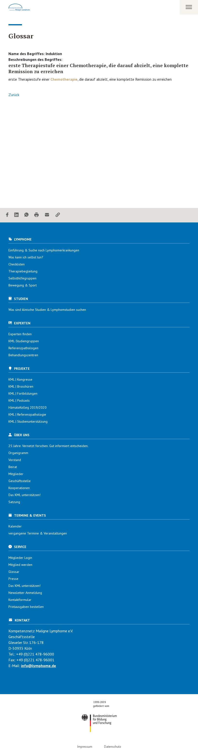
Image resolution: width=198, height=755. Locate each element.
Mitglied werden (20, 565)
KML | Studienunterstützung (28, 421)
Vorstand (14, 460)
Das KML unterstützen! (24, 495)
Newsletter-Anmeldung (25, 593)
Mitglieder (15, 474)
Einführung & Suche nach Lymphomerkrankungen (43, 250)
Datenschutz (112, 747)
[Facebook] (7, 215)
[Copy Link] (58, 215)
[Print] (36, 215)
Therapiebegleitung (22, 271)
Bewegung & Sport (22, 285)
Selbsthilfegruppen (22, 278)
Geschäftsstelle (19, 481)
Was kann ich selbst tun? (25, 257)
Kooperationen (19, 488)
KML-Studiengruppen (23, 341)
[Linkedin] (16, 215)
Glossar (13, 572)
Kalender (15, 526)
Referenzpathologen (23, 348)
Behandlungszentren (23, 355)
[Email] (47, 215)
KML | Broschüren (20, 386)
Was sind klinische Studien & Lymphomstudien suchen (47, 309)
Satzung (14, 502)
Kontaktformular (19, 600)
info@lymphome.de (38, 665)
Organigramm (18, 453)
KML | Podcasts (19, 400)
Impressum (84, 747)
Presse (13, 579)
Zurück (13, 94)
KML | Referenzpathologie (27, 414)
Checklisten (16, 264)
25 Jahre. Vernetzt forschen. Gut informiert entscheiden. (48, 446)
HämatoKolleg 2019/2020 (27, 407)
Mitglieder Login (20, 558)
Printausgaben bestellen (26, 607)
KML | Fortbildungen (22, 393)
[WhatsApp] (26, 215)
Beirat (12, 467)
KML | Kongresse (20, 379)
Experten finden (20, 334)
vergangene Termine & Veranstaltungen (37, 533)
